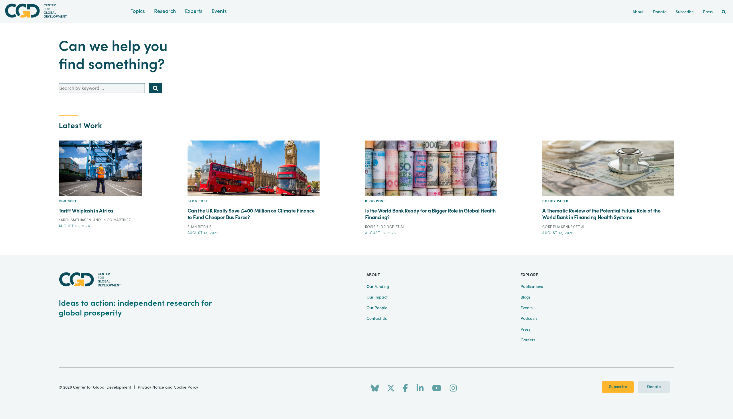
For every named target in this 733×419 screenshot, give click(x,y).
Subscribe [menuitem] (685, 12)
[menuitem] (724, 12)
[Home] (65, 10)
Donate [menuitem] (660, 12)
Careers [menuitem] (528, 340)
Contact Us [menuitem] (376, 318)
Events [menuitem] (527, 308)
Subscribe (618, 387)
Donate (654, 387)
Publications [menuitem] (532, 286)
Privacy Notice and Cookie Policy (168, 387)
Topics (138, 11)
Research (165, 11)
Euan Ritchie (200, 227)
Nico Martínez (117, 220)
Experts (193, 11)
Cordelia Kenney (559, 227)
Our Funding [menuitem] (377, 286)
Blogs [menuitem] (526, 297)
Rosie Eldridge (380, 227)
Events (219, 11)
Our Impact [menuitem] (377, 297)
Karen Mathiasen (75, 220)
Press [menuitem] (708, 12)
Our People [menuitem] (376, 308)
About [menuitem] (638, 12)
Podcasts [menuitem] (529, 318)
